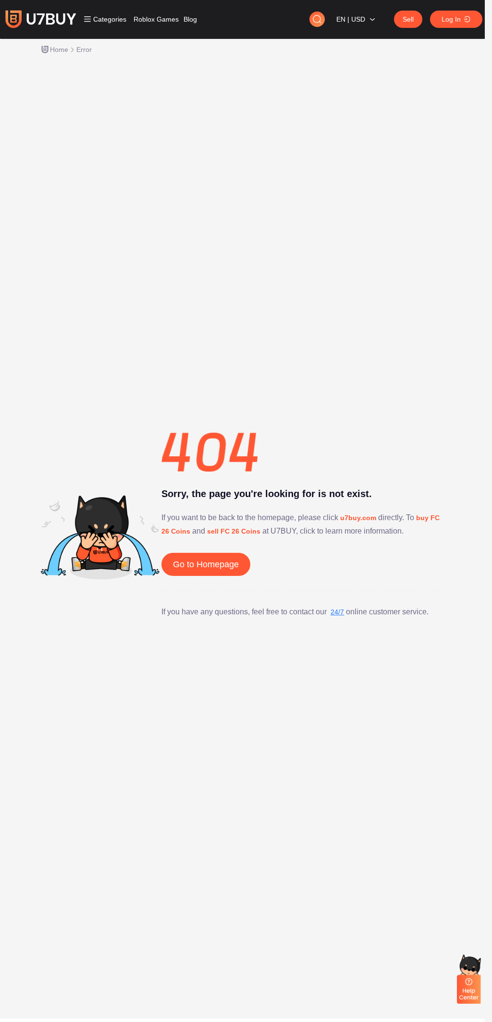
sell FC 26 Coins (233, 531)
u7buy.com (359, 518)
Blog (190, 19)
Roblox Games (156, 19)
